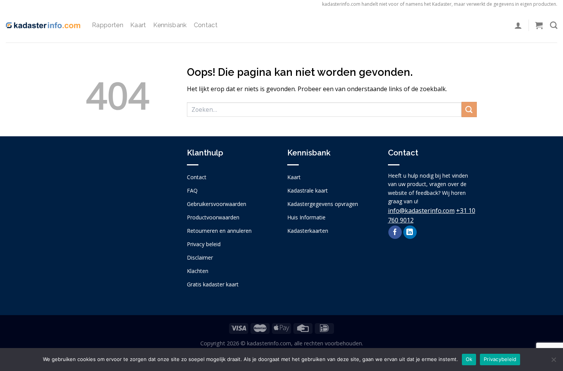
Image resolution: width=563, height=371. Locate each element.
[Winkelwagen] (539, 25)
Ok (469, 359)
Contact (206, 25)
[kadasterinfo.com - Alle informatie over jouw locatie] (43, 25)
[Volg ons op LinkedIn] (410, 232)
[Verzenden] (469, 109)
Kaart (138, 25)
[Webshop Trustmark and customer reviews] (130, 213)
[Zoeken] (553, 25)
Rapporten (107, 25)
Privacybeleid (500, 359)
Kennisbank (170, 25)
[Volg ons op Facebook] (395, 232)
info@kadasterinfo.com (421, 210)
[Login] (518, 25)
